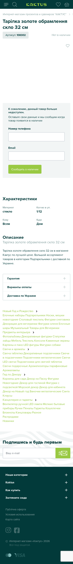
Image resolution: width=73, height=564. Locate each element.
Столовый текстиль (31, 319)
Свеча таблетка (13, 353)
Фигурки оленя (48, 324)
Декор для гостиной (32, 383)
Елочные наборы (14, 315)
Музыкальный (20, 328)
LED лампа (35, 404)
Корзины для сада (14, 379)
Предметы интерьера (17, 332)
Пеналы (28, 408)
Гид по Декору (12, 374)
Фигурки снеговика (57, 319)
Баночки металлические (45, 391)
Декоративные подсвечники (41, 353)
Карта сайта (12, 519)
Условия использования (20, 514)
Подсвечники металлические (42, 357)
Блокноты (9, 412)
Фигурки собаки (50, 345)
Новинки (8, 421)
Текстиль (27, 340)
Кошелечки (53, 408)
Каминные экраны (57, 340)
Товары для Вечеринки (44, 328)
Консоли (39, 340)
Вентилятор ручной (15, 404)
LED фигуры (31, 345)
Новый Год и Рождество (18, 311)
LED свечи (9, 362)
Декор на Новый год (16, 391)
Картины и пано (13, 345)
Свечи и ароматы (14, 349)
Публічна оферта (15, 509)
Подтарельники (35, 315)
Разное (36, 412)
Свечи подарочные (15, 366)
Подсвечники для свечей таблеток (39, 362)
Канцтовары (23, 412)
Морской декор (28, 387)
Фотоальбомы (12, 336)
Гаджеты (39, 408)
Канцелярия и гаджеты (18, 400)
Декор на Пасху (37, 379)
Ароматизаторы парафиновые (48, 366)
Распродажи (10, 417)
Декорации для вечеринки (20, 324)
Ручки (19, 408)
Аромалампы (11, 370)
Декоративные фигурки (36, 336)
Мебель (16, 340)
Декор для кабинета (52, 387)
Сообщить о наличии (24, 169)
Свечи (66, 357)
